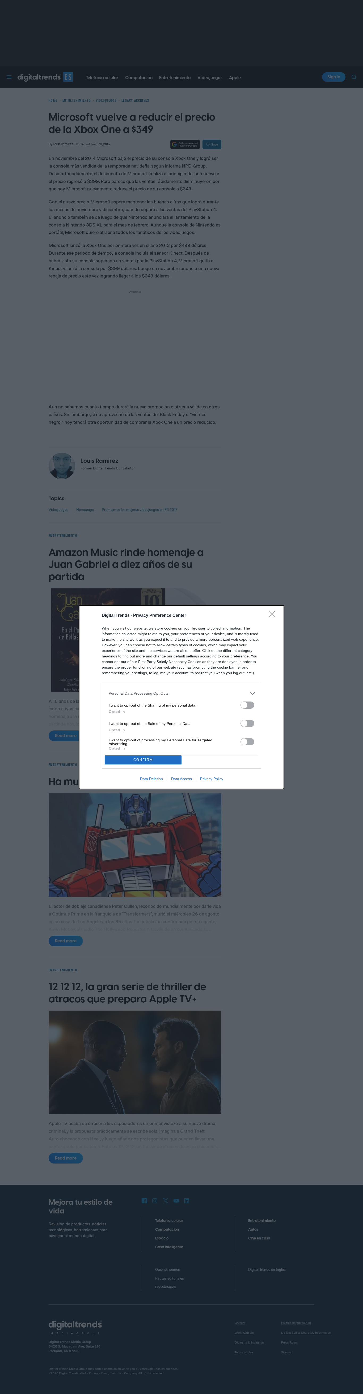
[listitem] (181, 693)
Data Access (181, 779)
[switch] (247, 705)
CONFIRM (143, 760)
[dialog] (181, 697)
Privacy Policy (211, 779)
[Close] (273, 616)
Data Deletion (151, 779)
